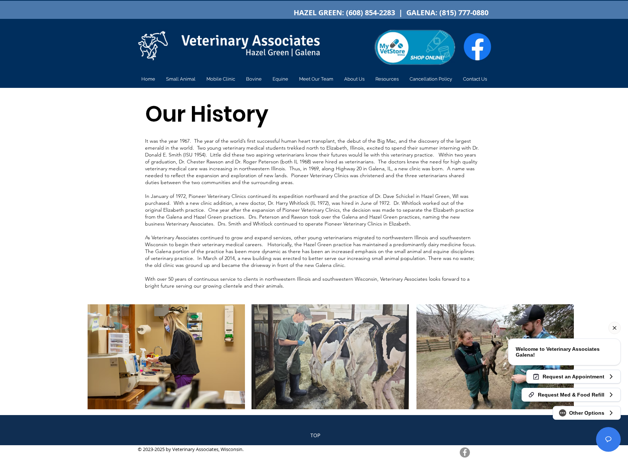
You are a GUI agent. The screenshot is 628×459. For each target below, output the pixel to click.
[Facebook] (465, 452)
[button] (181, 79)
